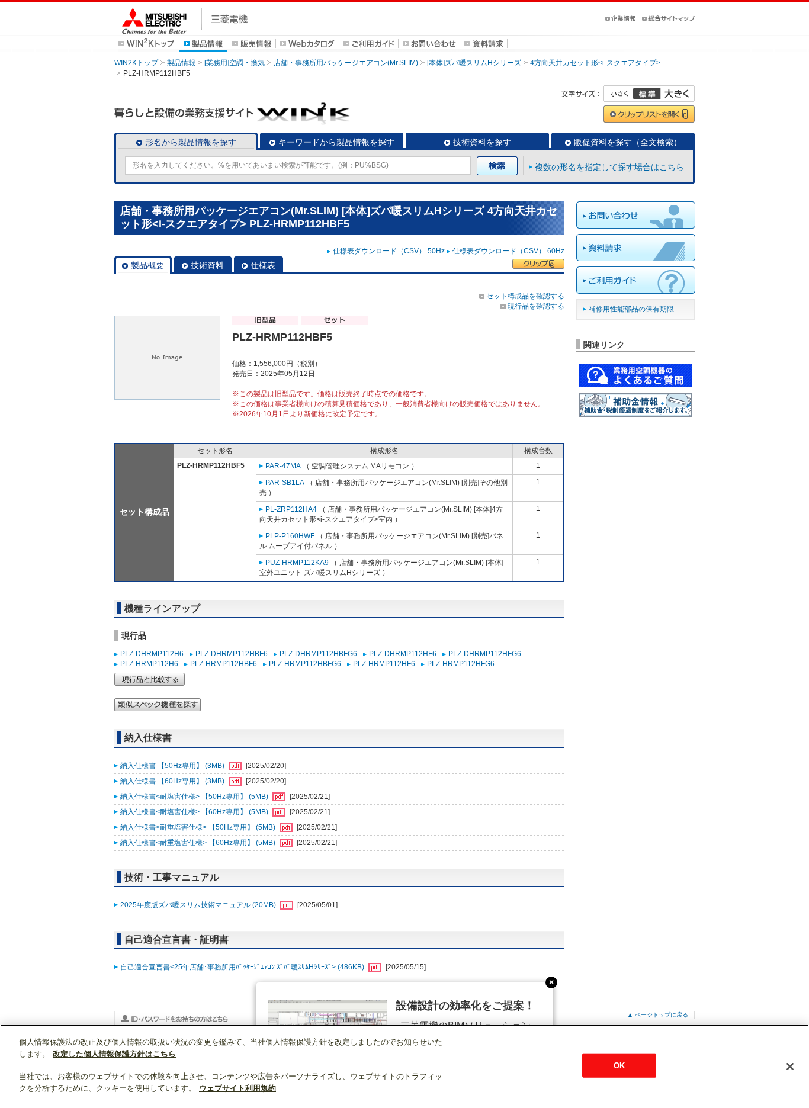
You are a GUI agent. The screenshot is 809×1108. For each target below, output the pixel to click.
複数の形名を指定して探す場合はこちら (609, 167)
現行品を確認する (536, 306)
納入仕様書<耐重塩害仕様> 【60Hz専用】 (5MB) (198, 843)
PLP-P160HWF (289, 536)
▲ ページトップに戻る (657, 1014)
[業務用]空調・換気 (234, 63)
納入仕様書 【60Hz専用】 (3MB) (173, 781)
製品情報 (181, 63)
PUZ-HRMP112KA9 (297, 562)
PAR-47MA (283, 466)
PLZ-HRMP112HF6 (384, 664)
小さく (625, 93)
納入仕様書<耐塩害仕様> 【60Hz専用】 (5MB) (195, 812)
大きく (671, 93)
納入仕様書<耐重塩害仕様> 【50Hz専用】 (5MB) (198, 827)
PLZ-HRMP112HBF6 (223, 664)
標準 (647, 93)
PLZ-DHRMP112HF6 (402, 654)
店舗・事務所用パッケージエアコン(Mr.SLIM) (346, 63)
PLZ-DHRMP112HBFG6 (318, 654)
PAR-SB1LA (284, 482)
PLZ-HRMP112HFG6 (461, 664)
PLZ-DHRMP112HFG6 (484, 654)
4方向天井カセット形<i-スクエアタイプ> (595, 63)
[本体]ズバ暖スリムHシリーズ (474, 63)
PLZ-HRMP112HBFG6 (305, 664)
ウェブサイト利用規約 (237, 1088)
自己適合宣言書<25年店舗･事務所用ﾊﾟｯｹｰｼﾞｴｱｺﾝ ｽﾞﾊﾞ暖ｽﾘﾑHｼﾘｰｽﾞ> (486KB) (243, 967)
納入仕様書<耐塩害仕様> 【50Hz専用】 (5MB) (195, 796)
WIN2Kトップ (136, 63)
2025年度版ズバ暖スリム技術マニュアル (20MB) (199, 905)
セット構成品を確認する (525, 296)
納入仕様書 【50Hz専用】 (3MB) (173, 766)
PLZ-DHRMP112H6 (152, 654)
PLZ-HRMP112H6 (149, 664)
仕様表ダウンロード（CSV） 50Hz (389, 251)
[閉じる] (790, 1067)
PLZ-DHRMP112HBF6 (231, 654)
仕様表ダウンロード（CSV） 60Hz (508, 251)
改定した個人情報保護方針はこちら (114, 1053)
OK (619, 1065)
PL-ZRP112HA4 (291, 509)
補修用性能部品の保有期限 (631, 309)
